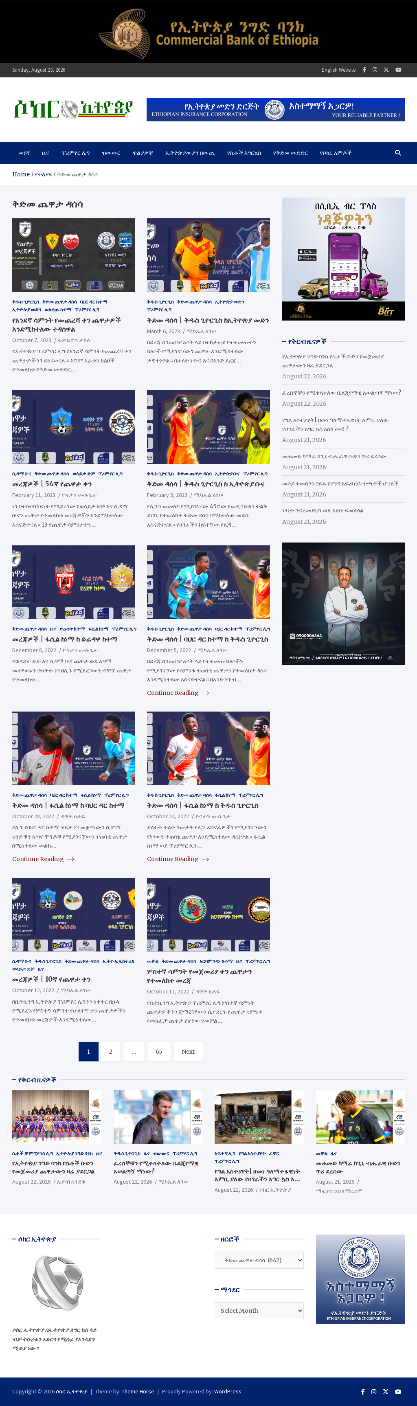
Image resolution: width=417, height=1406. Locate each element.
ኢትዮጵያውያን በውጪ (190, 152)
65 (159, 1051)
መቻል (152, 961)
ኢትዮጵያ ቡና (227, 473)
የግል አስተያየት (252, 1153)
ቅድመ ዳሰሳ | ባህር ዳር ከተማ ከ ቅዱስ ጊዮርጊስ (207, 639)
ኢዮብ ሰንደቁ (71, 1181)
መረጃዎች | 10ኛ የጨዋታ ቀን (51, 979)
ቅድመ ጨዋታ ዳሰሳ (59, 302)
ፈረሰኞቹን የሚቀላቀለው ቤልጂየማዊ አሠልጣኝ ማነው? (341, 392)
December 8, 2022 (34, 650)
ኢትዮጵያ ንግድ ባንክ (74, 1153)
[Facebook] (364, 70)
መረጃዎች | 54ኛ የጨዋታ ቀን (52, 483)
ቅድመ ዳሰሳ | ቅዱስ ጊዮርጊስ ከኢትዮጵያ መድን (208, 320)
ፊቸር (274, 1153)
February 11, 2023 (33, 495)
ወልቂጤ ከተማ (58, 309)
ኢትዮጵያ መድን (27, 309)
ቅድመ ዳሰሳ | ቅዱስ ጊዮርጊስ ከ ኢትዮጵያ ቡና (205, 483)
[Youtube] (398, 70)
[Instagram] (374, 70)
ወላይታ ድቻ (83, 473)
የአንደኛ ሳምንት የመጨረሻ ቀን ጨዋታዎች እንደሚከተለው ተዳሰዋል (66, 325)
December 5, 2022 (169, 650)
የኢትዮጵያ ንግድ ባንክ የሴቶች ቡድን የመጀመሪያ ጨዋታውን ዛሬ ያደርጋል (53, 1167)
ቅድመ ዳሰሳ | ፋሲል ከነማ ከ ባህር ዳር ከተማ (68, 805)
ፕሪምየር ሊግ (75, 152)
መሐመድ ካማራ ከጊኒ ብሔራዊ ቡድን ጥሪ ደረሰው (334, 456)
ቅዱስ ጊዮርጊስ (25, 302)
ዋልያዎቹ (143, 152)
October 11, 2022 (168, 991)
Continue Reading (173, 692)
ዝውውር (111, 152)
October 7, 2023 (31, 340)
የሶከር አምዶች (335, 152)
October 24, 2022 (168, 816)
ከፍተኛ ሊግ (225, 1153)
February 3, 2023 (167, 495)
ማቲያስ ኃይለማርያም (339, 1191)
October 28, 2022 (33, 816)
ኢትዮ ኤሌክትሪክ (118, 961)
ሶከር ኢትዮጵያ (275, 1189)
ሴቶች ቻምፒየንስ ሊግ (32, 1153)
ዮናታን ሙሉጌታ (79, 495)
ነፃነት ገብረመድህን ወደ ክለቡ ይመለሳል (323, 510)
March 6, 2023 (163, 331)
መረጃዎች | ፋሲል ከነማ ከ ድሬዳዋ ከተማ (65, 639)
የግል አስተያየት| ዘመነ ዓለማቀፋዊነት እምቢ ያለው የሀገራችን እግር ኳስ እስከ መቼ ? (258, 1179)
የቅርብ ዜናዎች (37, 1079)
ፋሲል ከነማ (98, 629)
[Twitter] (386, 70)
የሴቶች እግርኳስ (244, 152)
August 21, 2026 (234, 1189)
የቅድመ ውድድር (290, 152)
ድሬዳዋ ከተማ (72, 629)
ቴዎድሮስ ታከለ (74, 340)
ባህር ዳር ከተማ (94, 302)
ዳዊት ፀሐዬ (73, 816)
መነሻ (24, 152)
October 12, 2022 (33, 990)
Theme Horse (138, 1391)
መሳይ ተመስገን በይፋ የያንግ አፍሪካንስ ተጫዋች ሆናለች (340, 483)
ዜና (45, 152)
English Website (339, 69)
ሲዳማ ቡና (21, 473)
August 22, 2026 (31, 1181)
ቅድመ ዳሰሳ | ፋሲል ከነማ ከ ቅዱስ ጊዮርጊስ (203, 805)
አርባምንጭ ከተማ (216, 961)
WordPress (227, 1391)
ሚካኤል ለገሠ (201, 331)
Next (188, 1051)
